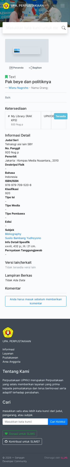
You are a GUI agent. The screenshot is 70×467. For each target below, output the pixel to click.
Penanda (18, 67)
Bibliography (13, 234)
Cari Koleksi (57, 421)
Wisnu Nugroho (18, 87)
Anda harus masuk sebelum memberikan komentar (36, 301)
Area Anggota (11, 361)
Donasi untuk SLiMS (22, 433)
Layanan (8, 353)
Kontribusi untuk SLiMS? (24, 441)
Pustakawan (10, 357)
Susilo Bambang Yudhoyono (23, 238)
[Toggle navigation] (62, 5)
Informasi (8, 349)
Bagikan (37, 67)
